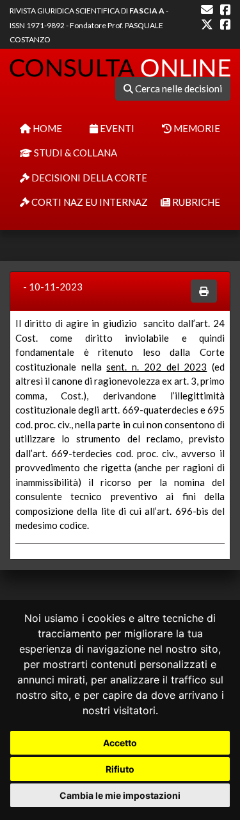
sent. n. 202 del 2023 (156, 366)
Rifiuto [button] (120, 769)
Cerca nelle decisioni (177, 88)
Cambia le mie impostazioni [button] (120, 795)
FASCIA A (146, 10)
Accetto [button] (120, 742)
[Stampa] (204, 291)
